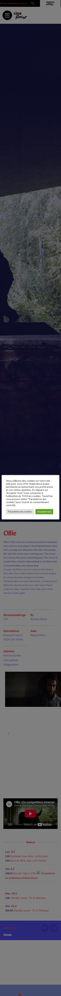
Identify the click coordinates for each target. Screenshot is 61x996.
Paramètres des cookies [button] (20, 511)
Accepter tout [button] (44, 511)
